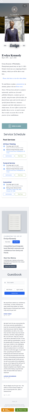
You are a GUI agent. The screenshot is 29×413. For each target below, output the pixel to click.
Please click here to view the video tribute (14, 78)
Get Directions (9, 156)
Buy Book (16, 242)
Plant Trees (20, 156)
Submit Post (14, 293)
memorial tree (20, 84)
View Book (7, 242)
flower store (19, 86)
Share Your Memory (10, 266)
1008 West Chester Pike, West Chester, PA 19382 (13, 190)
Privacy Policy (10, 406)
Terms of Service (18, 406)
